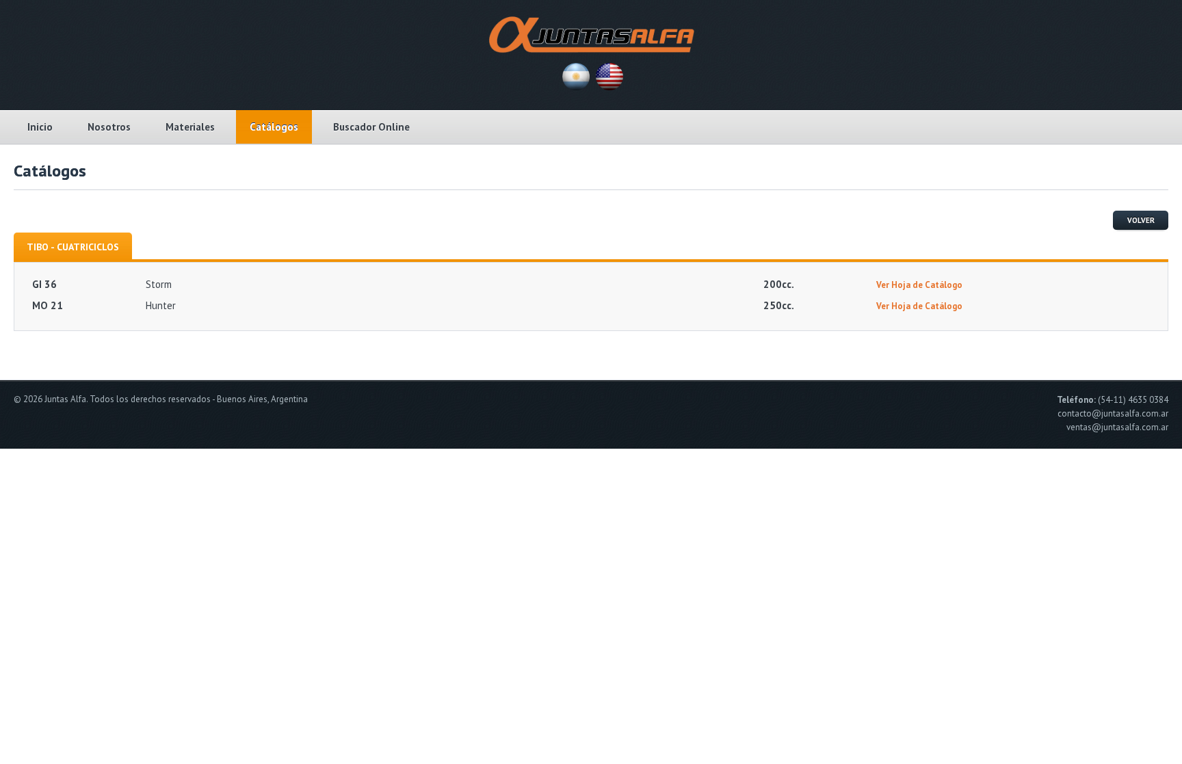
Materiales (190, 126)
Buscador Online (371, 126)
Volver (1141, 220)
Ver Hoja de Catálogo (919, 285)
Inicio (40, 126)
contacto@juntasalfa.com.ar (1113, 413)
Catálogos (274, 126)
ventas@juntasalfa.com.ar (1117, 427)
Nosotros (109, 126)
